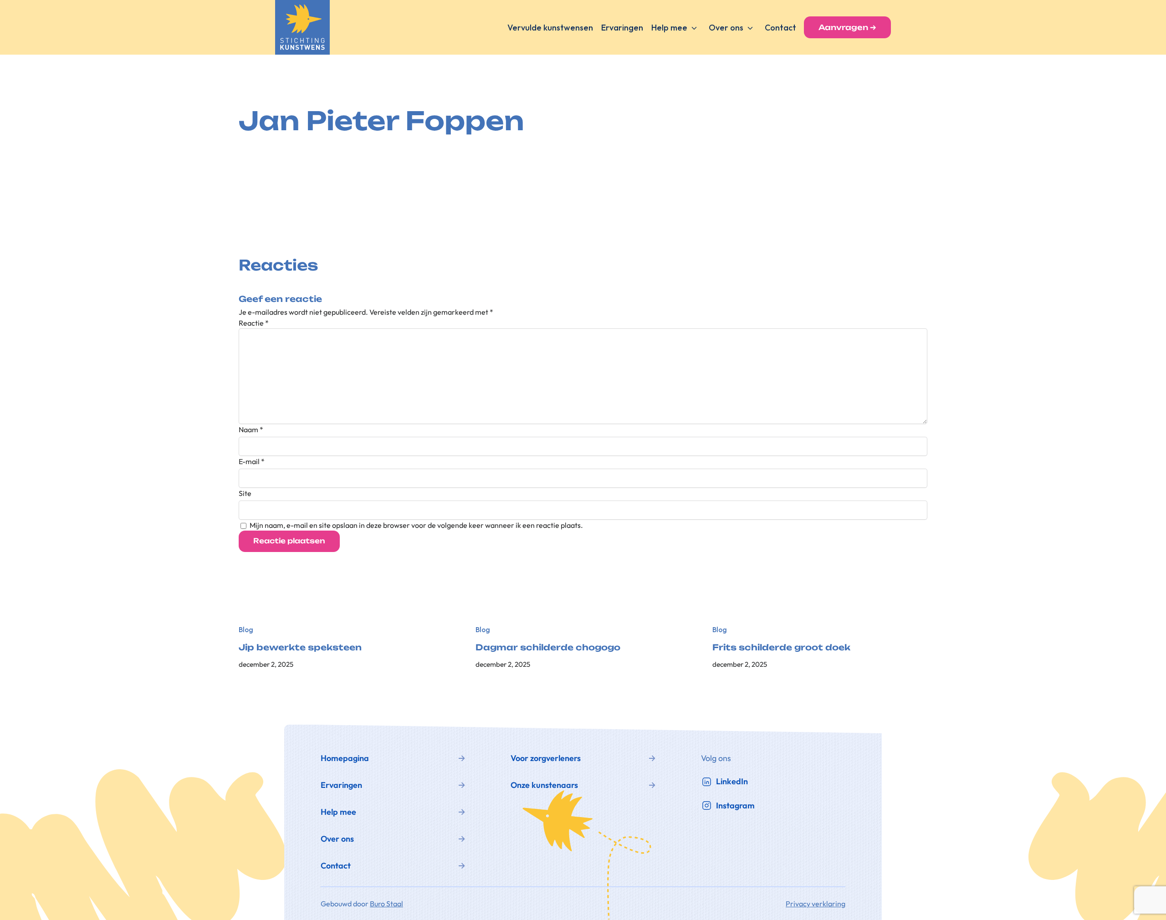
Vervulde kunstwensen (550, 27)
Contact (780, 27)
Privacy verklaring (815, 903)
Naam (251, 429)
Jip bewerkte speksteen (300, 647)
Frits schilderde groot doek (781, 647)
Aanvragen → (847, 27)
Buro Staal (386, 903)
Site (245, 493)
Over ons (726, 27)
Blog (246, 629)
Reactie (254, 322)
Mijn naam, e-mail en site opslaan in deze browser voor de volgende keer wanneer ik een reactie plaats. (416, 525)
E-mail (252, 461)
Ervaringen (622, 27)
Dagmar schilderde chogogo (548, 647)
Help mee (669, 27)
